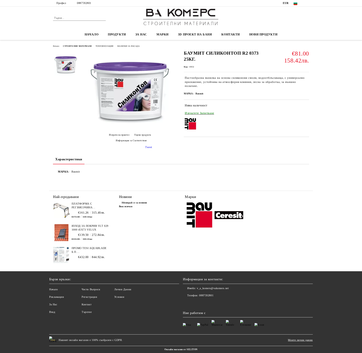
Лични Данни (122, 289)
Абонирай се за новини (134, 202)
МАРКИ (162, 34)
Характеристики (68, 159)
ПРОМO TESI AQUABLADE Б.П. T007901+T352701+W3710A (89, 250)
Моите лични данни (300, 340)
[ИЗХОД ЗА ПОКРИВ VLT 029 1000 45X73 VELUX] (61, 232)
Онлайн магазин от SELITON (181, 349)
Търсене (87, 312)
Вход (52, 312)
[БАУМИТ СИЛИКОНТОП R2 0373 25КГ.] (129, 128)
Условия (119, 297)
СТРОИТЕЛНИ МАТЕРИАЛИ (77, 46)
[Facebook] (307, 3)
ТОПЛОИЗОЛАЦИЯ (105, 46)
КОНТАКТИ (230, 34)
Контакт (86, 304)
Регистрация (89, 297)
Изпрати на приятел (119, 135)
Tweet (148, 147)
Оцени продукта (142, 135)
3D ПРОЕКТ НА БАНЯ (195, 34)
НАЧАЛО (91, 34)
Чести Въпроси (91, 289)
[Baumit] (199, 216)
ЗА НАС (141, 34)
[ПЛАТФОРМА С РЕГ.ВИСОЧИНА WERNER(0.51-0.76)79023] (61, 210)
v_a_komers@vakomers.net (213, 288)
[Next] (240, 216)
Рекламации (56, 297)
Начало (56, 46)
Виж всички (126, 206)
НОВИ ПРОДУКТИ (263, 34)
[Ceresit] (229, 215)
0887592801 (84, 3)
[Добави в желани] (306, 109)
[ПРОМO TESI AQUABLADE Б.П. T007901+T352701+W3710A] (61, 254)
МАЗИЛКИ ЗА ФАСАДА (128, 46)
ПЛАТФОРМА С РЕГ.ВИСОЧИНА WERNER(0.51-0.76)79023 (88, 205)
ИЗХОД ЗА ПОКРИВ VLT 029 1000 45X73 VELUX (90, 228)
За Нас (53, 304)
